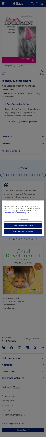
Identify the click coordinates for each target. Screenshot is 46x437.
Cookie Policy (21, 213)
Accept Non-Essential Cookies (23, 225)
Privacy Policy (9, 213)
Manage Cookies (23, 219)
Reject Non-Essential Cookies (23, 231)
